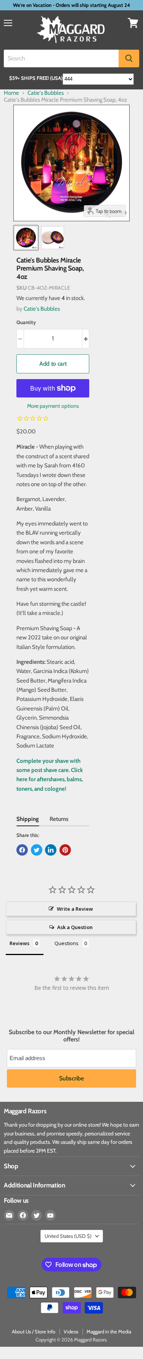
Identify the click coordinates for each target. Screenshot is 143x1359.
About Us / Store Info (33, 1331)
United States (68, 1236)
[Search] (129, 58)
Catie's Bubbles (45, 93)
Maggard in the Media (109, 1331)
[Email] (9, 1215)
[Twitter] (36, 1215)
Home (11, 93)
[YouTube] (50, 1215)
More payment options (53, 406)
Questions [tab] (67, 943)
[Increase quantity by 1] (86, 338)
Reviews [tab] (19, 943)
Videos (71, 1331)
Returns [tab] (59, 819)
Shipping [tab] (27, 819)
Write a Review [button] (75, 908)
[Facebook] (23, 1215)
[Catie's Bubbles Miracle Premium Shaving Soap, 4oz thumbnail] (26, 237)
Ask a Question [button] (75, 927)
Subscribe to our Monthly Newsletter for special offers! (71, 1036)
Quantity (26, 322)
